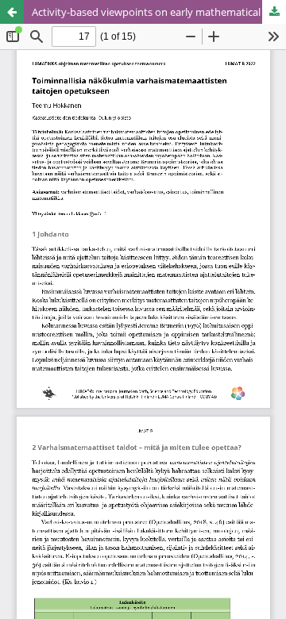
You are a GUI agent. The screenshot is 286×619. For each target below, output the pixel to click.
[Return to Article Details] (12, 12)
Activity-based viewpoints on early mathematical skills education (159, 12)
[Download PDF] (274, 12)
